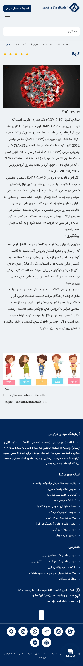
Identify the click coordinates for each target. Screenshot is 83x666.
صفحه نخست (64, 45)
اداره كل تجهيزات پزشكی (62, 512)
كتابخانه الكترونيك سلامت (61, 495)
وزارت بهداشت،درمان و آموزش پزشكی (54, 483)
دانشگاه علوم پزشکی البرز (62, 567)
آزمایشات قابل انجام (17, 8)
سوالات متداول (67, 579)
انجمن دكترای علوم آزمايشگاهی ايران (55, 524)
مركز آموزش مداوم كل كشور (61, 518)
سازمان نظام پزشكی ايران (62, 489)
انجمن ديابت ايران (65, 535)
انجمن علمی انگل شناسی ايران (59, 555)
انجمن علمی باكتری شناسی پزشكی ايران (53, 561)
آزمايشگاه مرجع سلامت (63, 500)
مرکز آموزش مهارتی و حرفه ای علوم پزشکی (52, 573)
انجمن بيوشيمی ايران (64, 529)
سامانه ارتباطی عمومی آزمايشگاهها (56, 506)
